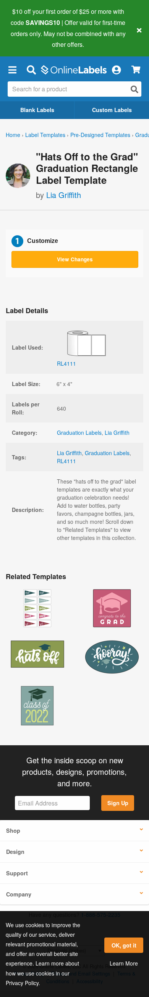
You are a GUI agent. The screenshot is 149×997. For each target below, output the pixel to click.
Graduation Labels (79, 432)
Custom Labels (112, 110)
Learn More (124, 963)
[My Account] (116, 69)
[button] (12, 69)
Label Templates (45, 135)
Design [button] (15, 851)
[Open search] (134, 89)
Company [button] (18, 894)
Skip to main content (27, 39)
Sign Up (117, 803)
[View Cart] (136, 69)
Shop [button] (13, 830)
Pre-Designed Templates (100, 135)
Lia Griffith (63, 194)
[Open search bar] (31, 69)
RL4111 (66, 461)
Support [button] (17, 873)
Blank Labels (37, 110)
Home (13, 135)
